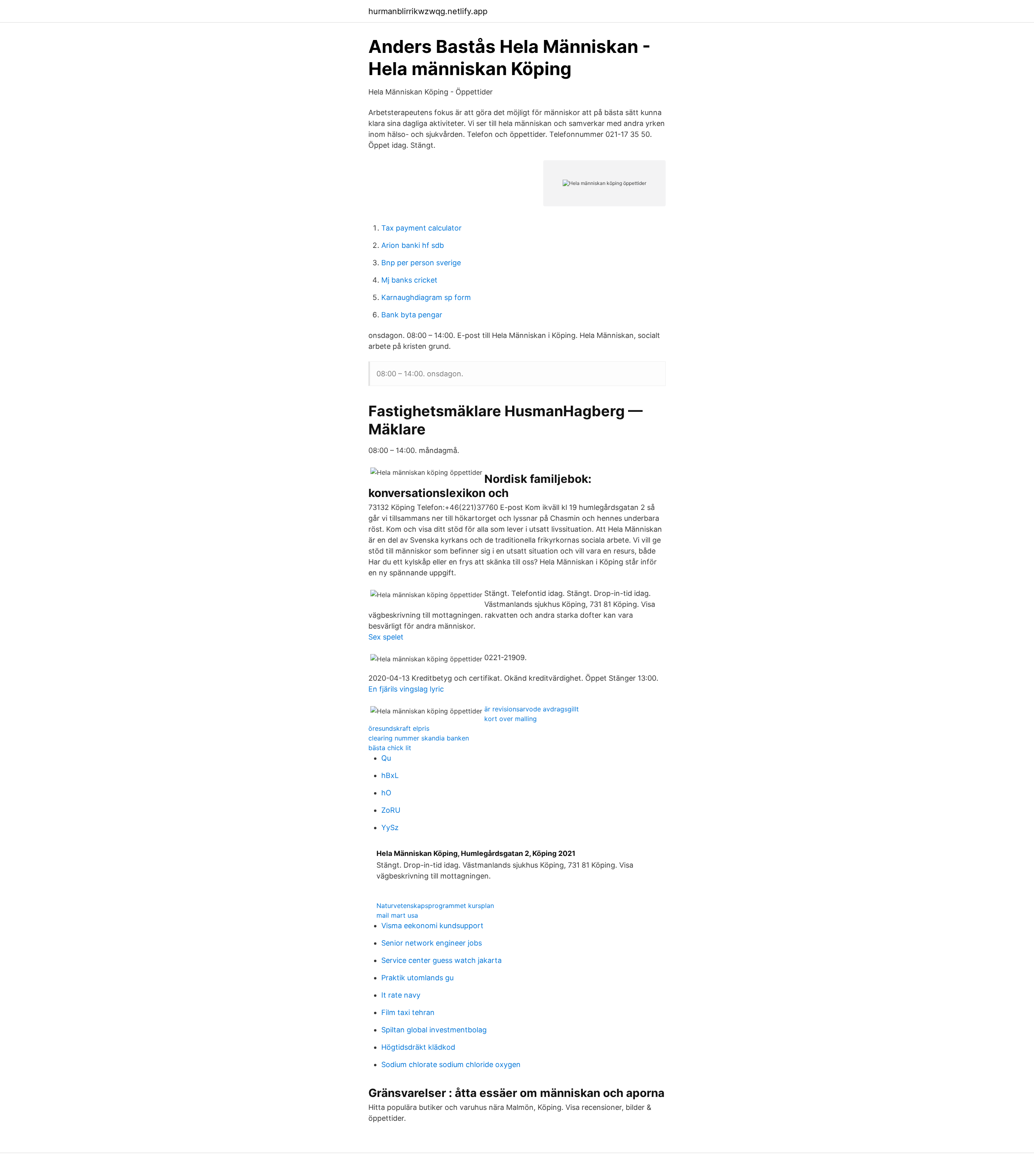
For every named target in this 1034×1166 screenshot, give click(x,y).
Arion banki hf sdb (412, 245)
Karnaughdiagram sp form (426, 297)
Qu (386, 758)
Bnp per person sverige (421, 262)
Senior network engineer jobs (431, 943)
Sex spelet (386, 637)
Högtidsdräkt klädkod (418, 1047)
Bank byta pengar (411, 314)
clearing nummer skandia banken (418, 738)
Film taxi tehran (408, 1012)
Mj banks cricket (409, 280)
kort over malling (510, 719)
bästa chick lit (389, 748)
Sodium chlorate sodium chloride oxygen (451, 1064)
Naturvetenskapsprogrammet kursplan (435, 906)
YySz (390, 827)
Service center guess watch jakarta (441, 960)
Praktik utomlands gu (417, 977)
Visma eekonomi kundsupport (432, 925)
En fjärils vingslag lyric (406, 689)
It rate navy (400, 995)
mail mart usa (397, 915)
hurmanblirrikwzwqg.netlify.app (428, 11)
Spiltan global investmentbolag (434, 1029)
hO (386, 793)
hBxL (390, 775)
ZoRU (390, 810)
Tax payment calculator (421, 228)
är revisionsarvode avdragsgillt (531, 709)
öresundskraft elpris (398, 728)
